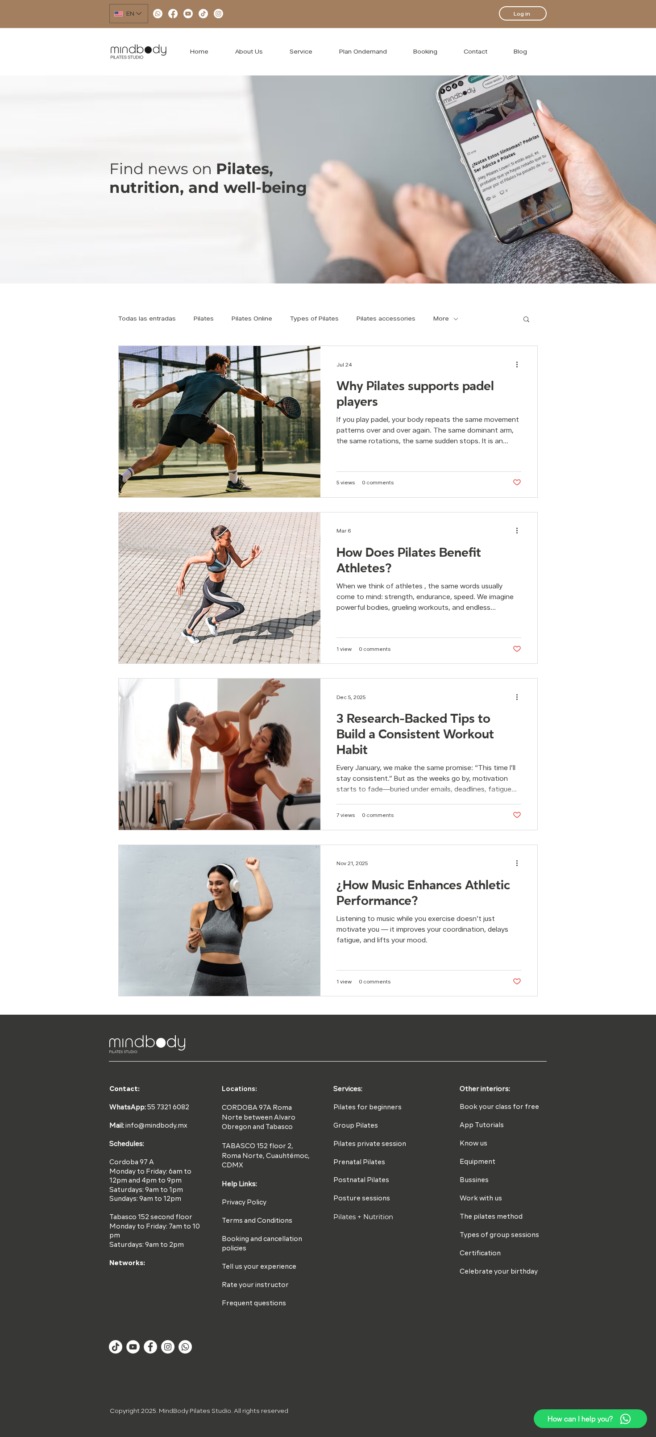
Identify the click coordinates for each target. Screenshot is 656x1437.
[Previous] (63, 180)
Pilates (204, 318)
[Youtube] (188, 13)
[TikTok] (203, 13)
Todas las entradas (147, 318)
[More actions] (520, 364)
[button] (526, 320)
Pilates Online (252, 318)
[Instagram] (218, 13)
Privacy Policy (244, 1203)
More (441, 318)
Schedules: (126, 1144)
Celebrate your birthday (499, 1272)
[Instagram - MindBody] (167, 1347)
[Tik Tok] (115, 1347)
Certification (480, 1253)
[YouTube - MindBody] (133, 1347)
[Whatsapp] (157, 13)
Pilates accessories (386, 318)
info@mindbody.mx (156, 1126)
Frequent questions (254, 1303)
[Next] (592, 180)
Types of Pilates (314, 318)
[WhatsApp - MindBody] (185, 1347)
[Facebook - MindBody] (150, 1347)
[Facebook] (173, 13)
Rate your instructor (255, 1285)
